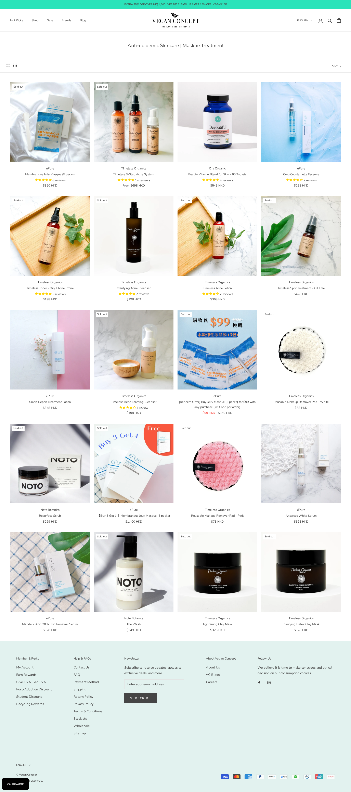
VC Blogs (213, 675)
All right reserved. (29, 780)
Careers (212, 682)
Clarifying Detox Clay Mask (301, 624)
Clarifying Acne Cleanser (134, 288)
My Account (25, 667)
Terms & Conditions (88, 711)
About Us (213, 667)
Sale (50, 20)
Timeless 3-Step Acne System (133, 174)
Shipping (80, 689)
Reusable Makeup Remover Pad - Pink (217, 516)
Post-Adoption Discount (34, 689)
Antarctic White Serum (301, 516)
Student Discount (29, 696)
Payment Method (86, 682)
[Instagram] (269, 682)
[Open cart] (339, 20)
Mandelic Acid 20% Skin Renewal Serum (50, 624)
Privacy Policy (83, 704)
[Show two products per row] (8, 65)
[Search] (330, 20)
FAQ (77, 675)
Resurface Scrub (50, 516)
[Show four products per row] (15, 65)
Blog (83, 20)
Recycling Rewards (30, 704)
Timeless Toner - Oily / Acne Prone (50, 288)
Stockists (80, 718)
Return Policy (83, 696)
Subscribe (140, 698)
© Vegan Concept (26, 775)
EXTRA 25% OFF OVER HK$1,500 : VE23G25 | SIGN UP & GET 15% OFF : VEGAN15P (175, 4)
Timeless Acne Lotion (217, 288)
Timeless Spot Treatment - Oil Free (301, 288)
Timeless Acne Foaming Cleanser (133, 402)
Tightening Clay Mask (217, 624)
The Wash (134, 624)
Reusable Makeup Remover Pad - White (301, 402)
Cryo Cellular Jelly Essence (301, 174)
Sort (335, 66)
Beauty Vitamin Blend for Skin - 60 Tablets (217, 174)
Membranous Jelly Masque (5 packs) (50, 174)
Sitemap (80, 733)
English (302, 20)
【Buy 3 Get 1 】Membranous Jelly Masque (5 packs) (133, 516)
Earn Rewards (26, 675)
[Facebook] (259, 682)
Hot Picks (16, 20)
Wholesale (82, 726)
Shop (35, 20)
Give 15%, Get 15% (31, 682)
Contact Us (82, 667)
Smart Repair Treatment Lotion (50, 402)
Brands (66, 20)
